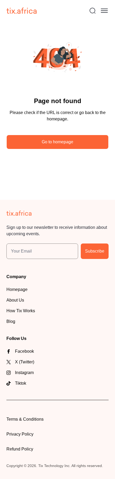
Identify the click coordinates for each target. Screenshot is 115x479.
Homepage (17, 289)
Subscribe (94, 251)
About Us (15, 300)
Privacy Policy (19, 434)
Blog (10, 321)
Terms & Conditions (25, 419)
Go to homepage (57, 142)
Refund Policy (19, 449)
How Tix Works (20, 310)
